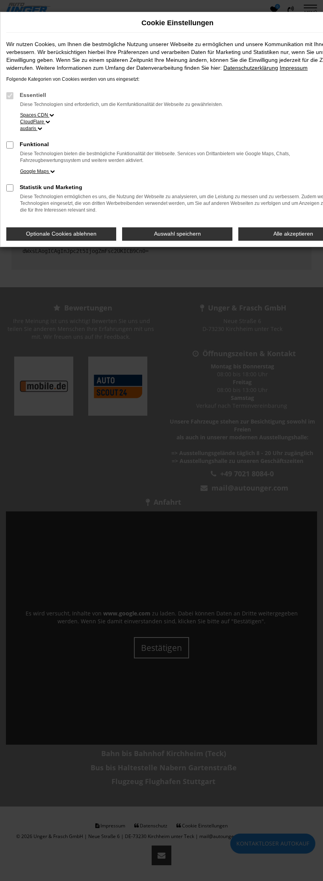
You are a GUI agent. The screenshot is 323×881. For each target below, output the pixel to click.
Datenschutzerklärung (250, 68)
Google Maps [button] (35, 171)
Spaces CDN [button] (34, 115)
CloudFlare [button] (32, 122)
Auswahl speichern (177, 233)
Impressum (294, 68)
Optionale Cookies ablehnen (61, 233)
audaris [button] (28, 128)
